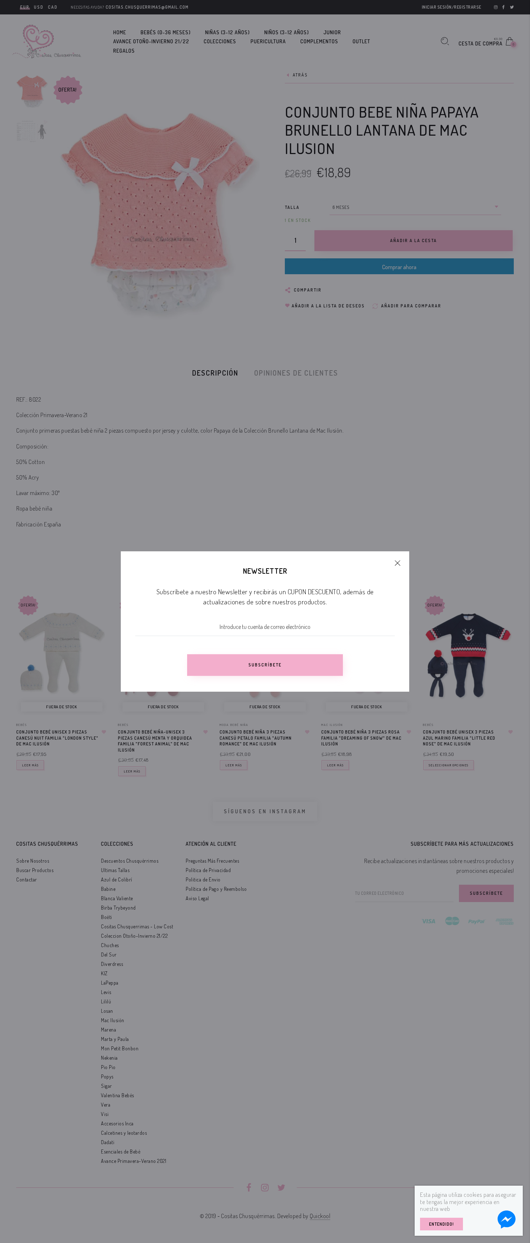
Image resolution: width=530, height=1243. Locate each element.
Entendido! (441, 1224)
